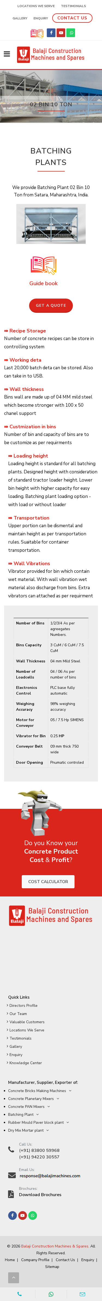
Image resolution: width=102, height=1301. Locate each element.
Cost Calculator (48, 881)
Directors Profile (24, 1005)
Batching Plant (20, 1114)
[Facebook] (51, 32)
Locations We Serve (36, 6)
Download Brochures (40, 1195)
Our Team (18, 1013)
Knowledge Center (26, 1063)
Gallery (16, 1046)
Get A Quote (51, 305)
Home (10, 1259)
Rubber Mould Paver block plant (36, 1122)
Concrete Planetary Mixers (31, 1098)
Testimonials (21, 1038)
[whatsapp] (70, 32)
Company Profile (35, 1259)
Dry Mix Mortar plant (26, 1130)
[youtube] (61, 32)
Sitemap (52, 1266)
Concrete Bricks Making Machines (37, 1090)
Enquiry (16, 1054)
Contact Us (72, 18)
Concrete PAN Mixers (26, 1106)
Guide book (43, 283)
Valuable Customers (27, 1022)
